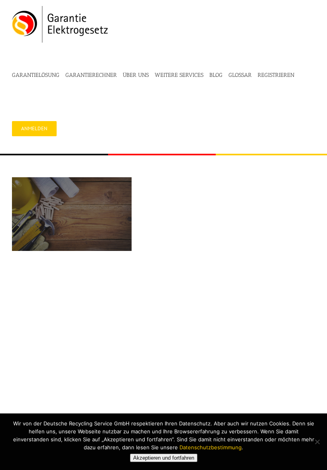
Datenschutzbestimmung (210, 447)
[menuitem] (38, 75)
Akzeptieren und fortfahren (163, 458)
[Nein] (317, 442)
